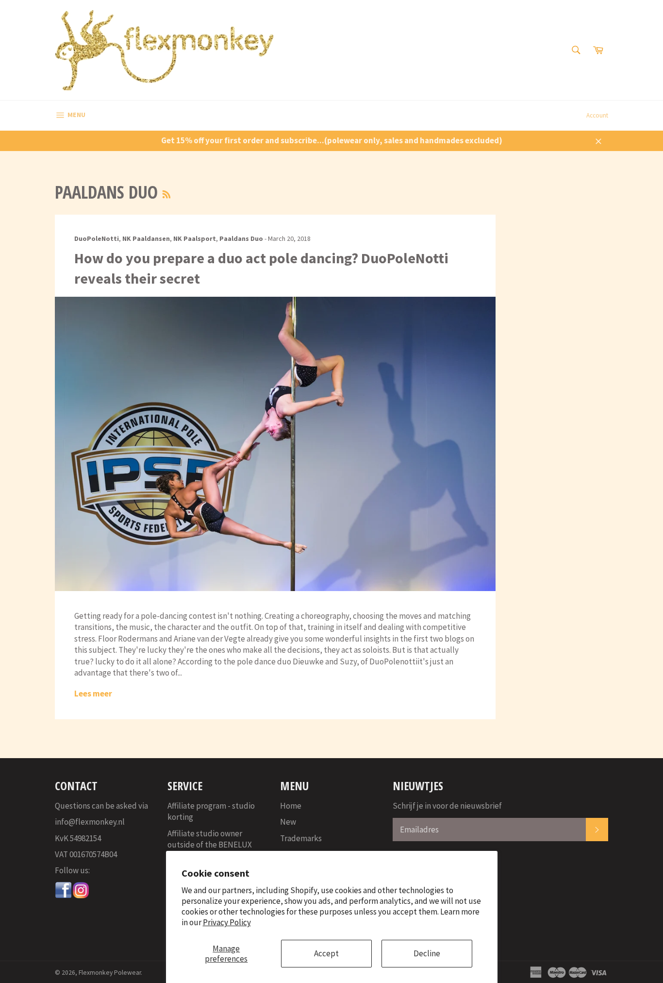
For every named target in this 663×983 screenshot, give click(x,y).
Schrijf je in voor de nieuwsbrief (447, 805)
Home (290, 805)
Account (597, 115)
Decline (427, 953)
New (288, 821)
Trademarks (301, 838)
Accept (326, 953)
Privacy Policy (227, 922)
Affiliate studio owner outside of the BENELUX (209, 839)
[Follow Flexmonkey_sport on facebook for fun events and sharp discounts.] (63, 896)
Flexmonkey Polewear (110, 972)
